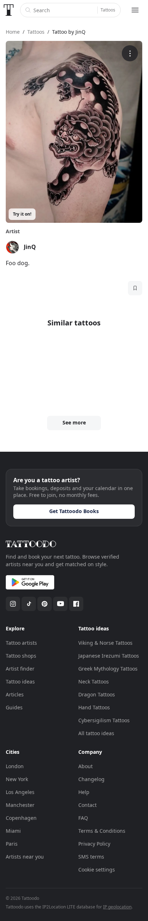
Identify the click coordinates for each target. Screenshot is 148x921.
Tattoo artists (21, 642)
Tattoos (108, 10)
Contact (87, 805)
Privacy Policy (94, 843)
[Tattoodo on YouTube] (60, 604)
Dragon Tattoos (96, 694)
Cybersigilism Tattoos (104, 720)
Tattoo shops (21, 655)
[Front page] (8, 10)
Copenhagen (21, 817)
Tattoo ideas (20, 681)
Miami (13, 830)
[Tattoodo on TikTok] (29, 604)
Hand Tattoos (94, 707)
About (85, 766)
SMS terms (91, 856)
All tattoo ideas (96, 733)
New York (17, 779)
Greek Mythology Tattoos (108, 668)
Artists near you (25, 856)
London (15, 766)
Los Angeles (20, 792)
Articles (15, 694)
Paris (12, 843)
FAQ (83, 817)
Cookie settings (96, 869)
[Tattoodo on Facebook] (76, 604)
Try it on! (22, 214)
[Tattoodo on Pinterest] (44, 604)
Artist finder (20, 668)
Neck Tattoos (93, 681)
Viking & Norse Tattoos (105, 642)
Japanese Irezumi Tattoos (108, 655)
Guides (14, 707)
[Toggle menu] (135, 10)
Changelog (91, 779)
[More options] (130, 53)
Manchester (20, 805)
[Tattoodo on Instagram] (13, 604)
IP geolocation (117, 907)
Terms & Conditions (101, 830)
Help (83, 792)
